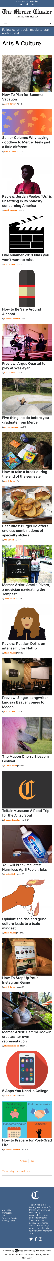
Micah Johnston (10, 210)
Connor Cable (9, 264)
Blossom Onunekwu (12, 318)
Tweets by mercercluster (16, 1171)
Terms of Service (10, 1218)
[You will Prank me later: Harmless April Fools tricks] (27, 844)
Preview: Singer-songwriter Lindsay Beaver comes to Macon (25, 702)
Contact (25, 1)
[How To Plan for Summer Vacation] (27, 74)
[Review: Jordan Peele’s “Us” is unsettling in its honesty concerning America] (27, 175)
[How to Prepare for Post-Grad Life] (27, 1119)
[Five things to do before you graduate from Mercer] (27, 396)
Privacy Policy (8, 1220)
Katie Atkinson (10, 151)
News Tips (34, 1)
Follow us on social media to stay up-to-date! (26, 31)
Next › (33, 1161)
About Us (6, 1210)
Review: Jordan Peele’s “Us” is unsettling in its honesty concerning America (27, 201)
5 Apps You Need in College (25, 1091)
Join (4, 1215)
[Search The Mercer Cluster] (51, 24)
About (18, 1)
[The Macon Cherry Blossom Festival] (27, 735)
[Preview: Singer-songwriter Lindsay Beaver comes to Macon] (27, 677)
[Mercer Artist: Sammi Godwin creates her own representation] (27, 1011)
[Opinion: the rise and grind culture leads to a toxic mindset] (27, 898)
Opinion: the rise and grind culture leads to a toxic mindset (24, 923)
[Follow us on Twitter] (31, 1240)
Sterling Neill (9, 874)
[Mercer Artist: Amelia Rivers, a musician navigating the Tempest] (27, 564)
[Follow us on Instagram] (40, 1240)
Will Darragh (9, 540)
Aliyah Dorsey (10, 104)
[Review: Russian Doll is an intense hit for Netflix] (27, 622)
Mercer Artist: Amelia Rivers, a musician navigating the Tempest (26, 589)
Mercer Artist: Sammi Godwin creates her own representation (26, 1036)
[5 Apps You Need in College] (27, 1070)
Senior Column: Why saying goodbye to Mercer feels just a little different (26, 142)
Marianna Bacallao (11, 1046)
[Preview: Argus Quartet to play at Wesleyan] (27, 342)
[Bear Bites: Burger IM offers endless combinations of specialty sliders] (27, 505)
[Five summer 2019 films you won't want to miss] (27, 234)
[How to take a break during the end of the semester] (27, 451)
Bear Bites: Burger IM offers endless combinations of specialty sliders (25, 530)
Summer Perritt (10, 766)
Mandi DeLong (10, 653)
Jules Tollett (9, 599)
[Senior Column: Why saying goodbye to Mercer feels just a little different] (27, 122)
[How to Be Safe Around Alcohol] (27, 288)
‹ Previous (23, 1161)
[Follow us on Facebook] (36, 1240)
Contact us (7, 1213)
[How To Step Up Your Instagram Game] (27, 957)
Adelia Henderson (11, 427)
